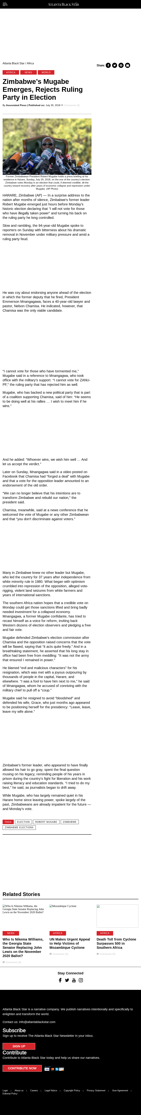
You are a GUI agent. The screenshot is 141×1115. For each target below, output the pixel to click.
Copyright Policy (72, 1090)
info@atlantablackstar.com (37, 1022)
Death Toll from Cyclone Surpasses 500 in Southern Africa (116, 943)
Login (5, 1090)
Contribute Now (22, 1068)
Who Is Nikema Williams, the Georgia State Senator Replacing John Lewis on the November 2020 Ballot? (23, 947)
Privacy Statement (96, 1090)
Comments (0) (72, 105)
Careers (34, 1090)
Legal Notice (51, 1090)
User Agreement (120, 1090)
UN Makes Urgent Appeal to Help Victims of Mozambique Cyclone (70, 943)
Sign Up (19, 1046)
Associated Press (16, 105)
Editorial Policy (10, 1093)
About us (19, 1090)
